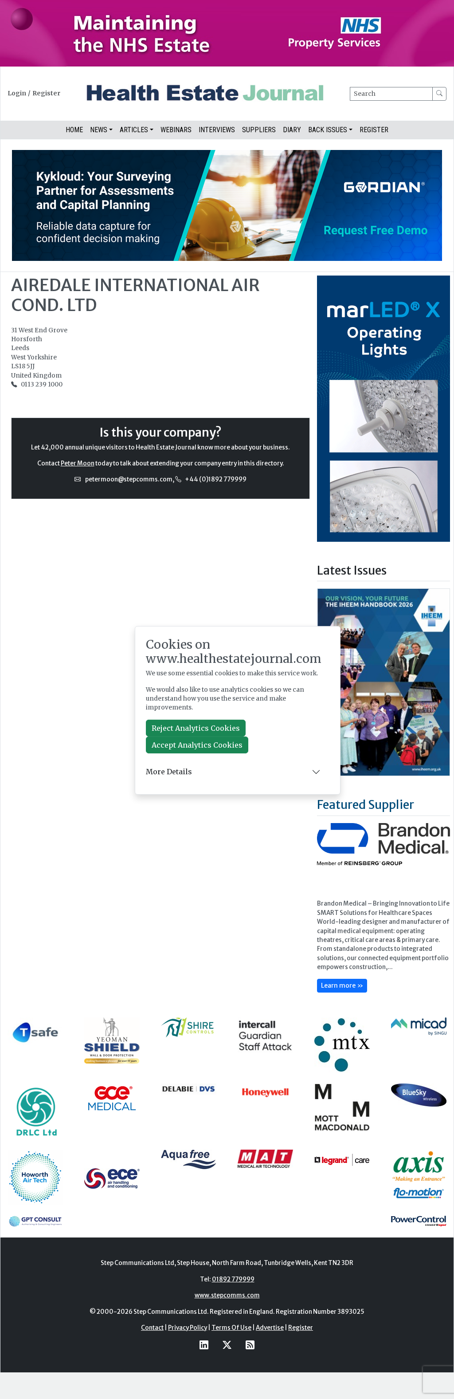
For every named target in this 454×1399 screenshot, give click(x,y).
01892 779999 (233, 1279)
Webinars (176, 130)
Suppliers (259, 130)
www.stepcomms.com (227, 1295)
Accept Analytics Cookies (197, 745)
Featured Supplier (365, 804)
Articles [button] (134, 130)
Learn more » (342, 985)
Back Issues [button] (327, 130)
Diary (292, 130)
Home (74, 130)
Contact (152, 1328)
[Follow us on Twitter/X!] (227, 1344)
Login (17, 93)
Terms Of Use (231, 1328)
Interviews (217, 130)
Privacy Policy (187, 1328)
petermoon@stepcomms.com (128, 479)
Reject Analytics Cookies (196, 728)
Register (46, 93)
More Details (169, 771)
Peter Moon (77, 463)
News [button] (98, 130)
